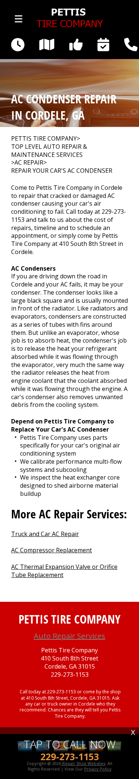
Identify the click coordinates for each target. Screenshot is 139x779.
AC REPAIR (28, 163)
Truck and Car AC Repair (45, 534)
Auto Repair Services (69, 636)
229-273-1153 (70, 675)
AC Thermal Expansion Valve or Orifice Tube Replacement (64, 571)
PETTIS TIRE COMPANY (44, 139)
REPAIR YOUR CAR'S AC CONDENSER (61, 171)
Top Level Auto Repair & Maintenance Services (49, 151)
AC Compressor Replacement (51, 550)
